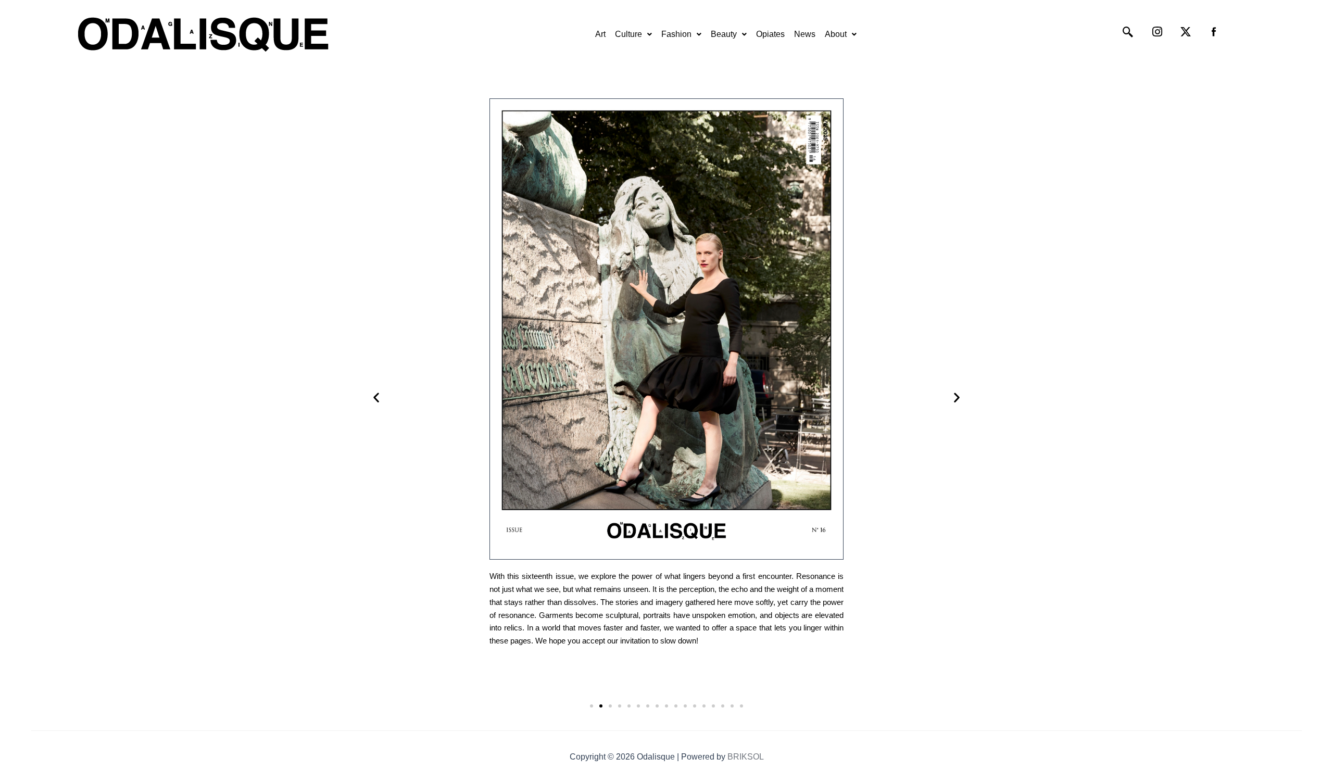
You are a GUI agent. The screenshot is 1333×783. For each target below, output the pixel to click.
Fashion (676, 34)
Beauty (724, 34)
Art (600, 34)
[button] (633, 34)
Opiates (770, 34)
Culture (628, 34)
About (836, 34)
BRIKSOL (745, 756)
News (804, 34)
